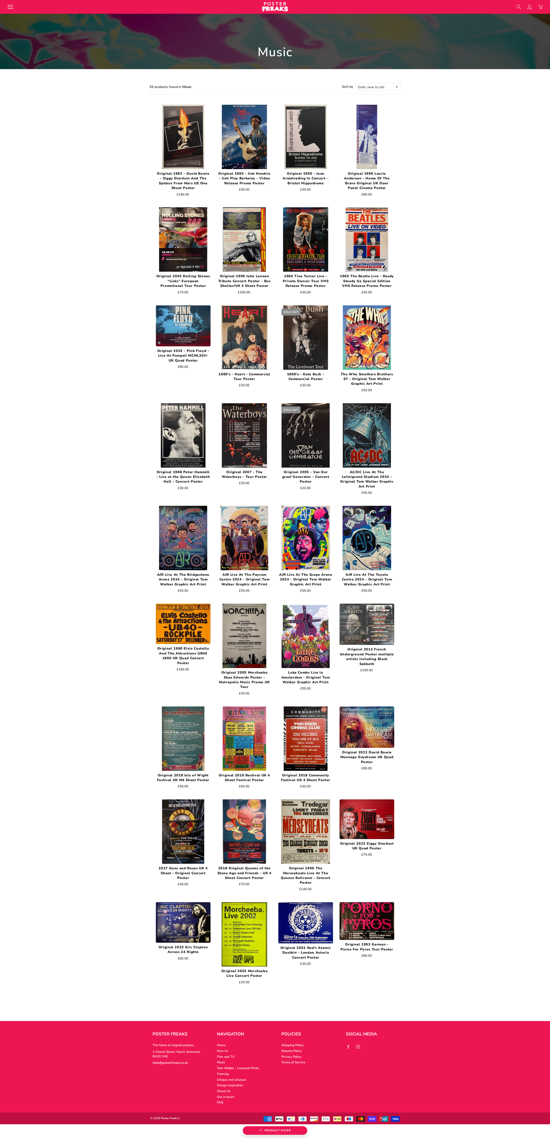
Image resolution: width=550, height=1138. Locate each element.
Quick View (183, 137)
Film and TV (225, 1057)
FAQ (220, 1102)
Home (221, 1045)
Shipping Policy (292, 1045)
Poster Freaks (169, 1118)
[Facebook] (348, 1046)
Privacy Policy (291, 1057)
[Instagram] (358, 1046)
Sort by (347, 86)
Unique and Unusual (231, 1079)
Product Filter (277, 1130)
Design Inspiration (230, 1085)
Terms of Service (293, 1062)
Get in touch (225, 1097)
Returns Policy (291, 1051)
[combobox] (378, 87)
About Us (224, 1091)
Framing (223, 1074)
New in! (222, 1051)
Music (221, 1062)
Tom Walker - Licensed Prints (238, 1068)
